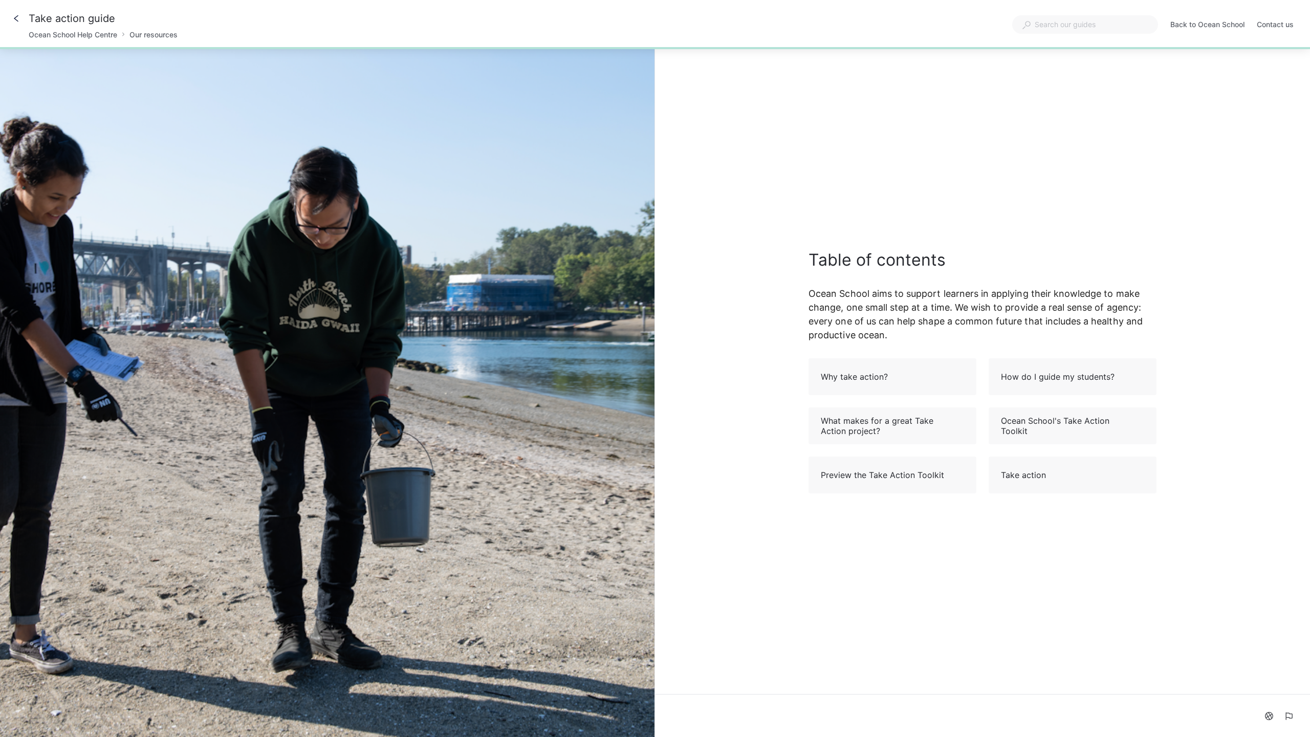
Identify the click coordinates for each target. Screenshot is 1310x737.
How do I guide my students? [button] (1058, 377)
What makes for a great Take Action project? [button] (877, 426)
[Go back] (16, 18)
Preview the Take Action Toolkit (882, 475)
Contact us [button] (1275, 24)
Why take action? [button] (854, 377)
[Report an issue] (1288, 716)
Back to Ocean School (1207, 25)
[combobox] (1085, 24)
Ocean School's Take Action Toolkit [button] (1055, 426)
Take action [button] (1023, 475)
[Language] (1269, 716)
